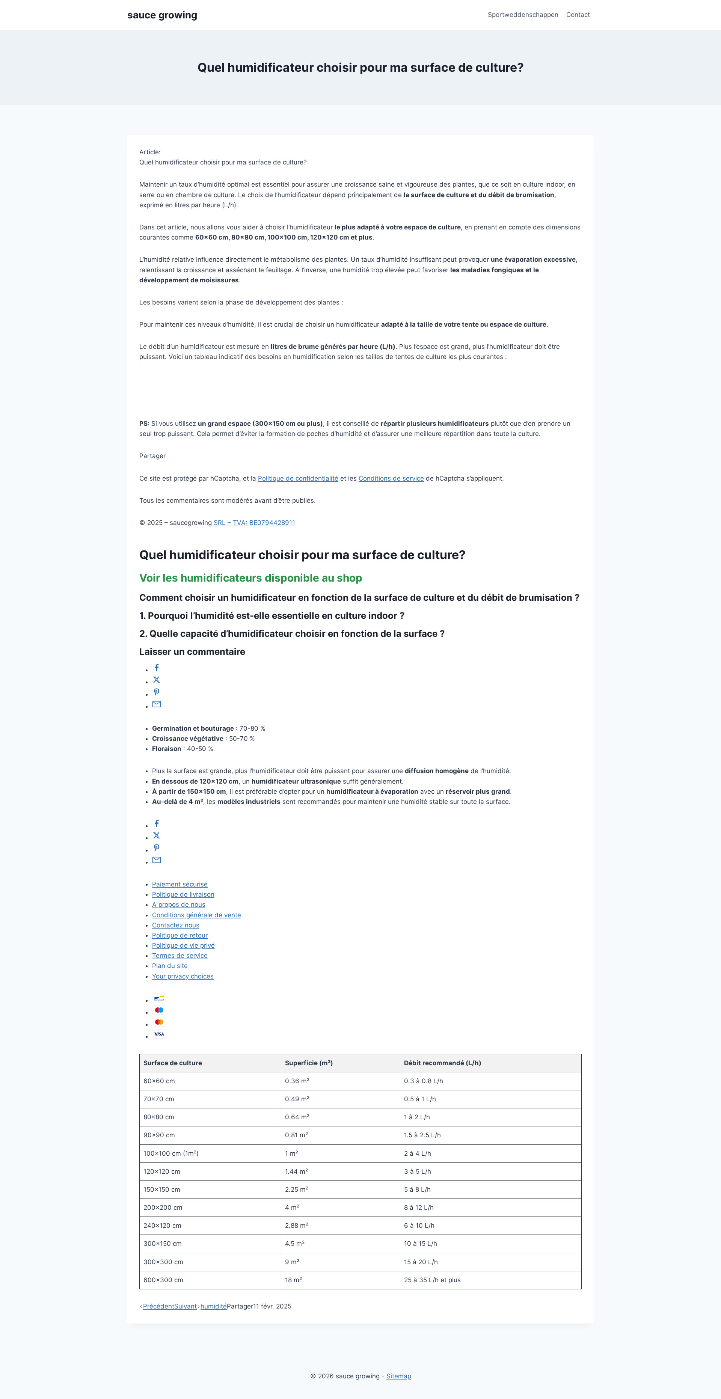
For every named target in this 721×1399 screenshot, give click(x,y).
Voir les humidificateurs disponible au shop (250, 577)
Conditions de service (391, 478)
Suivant (185, 1306)
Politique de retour (180, 935)
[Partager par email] (156, 706)
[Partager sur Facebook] (156, 670)
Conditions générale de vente (196, 915)
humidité (214, 1306)
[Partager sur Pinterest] (156, 694)
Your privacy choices (183, 976)
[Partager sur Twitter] (156, 682)
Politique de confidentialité (298, 478)
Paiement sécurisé (180, 884)
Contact (578, 14)
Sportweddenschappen (523, 14)
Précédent (158, 1306)
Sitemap (398, 1376)
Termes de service (180, 955)
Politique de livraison (183, 894)
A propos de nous (178, 904)
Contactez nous (175, 925)
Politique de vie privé (183, 945)
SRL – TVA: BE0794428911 (254, 522)
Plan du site (170, 965)
